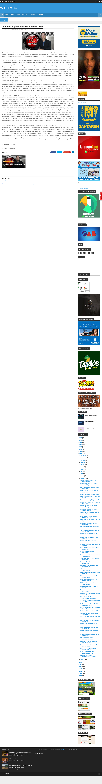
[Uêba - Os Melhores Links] (82, 95)
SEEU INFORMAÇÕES (89, 421)
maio (82, 471)
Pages (18, 15)
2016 (80, 666)
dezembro (83, 455)
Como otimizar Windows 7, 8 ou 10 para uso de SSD (90, 496)
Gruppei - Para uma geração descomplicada (87, 551)
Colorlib (7, 774)
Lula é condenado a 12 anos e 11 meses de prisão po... (90, 620)
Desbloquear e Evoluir (90, 428)
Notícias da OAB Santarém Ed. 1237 (89, 611)
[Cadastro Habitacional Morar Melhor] (89, 48)
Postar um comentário (8, 180)
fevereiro (83, 478)
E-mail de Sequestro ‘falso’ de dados (89, 494)
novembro (83, 458)
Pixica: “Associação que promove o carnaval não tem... (89, 631)
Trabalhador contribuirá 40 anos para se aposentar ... (89, 558)
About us (11, 1)
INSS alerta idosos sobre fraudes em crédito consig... (89, 583)
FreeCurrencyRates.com (83, 188)
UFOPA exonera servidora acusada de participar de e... (89, 634)
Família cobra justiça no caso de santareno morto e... (88, 523)
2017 (80, 664)
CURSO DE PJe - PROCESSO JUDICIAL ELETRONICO (89, 613)
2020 (80, 451)
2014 (80, 671)
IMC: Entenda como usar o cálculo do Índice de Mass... (89, 576)
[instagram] (95, 2)
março (82, 476)
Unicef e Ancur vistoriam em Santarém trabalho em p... (90, 555)
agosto (83, 464)
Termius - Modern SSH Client (91, 415)
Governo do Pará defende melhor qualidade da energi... (88, 562)
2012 (80, 675)
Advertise (1, 1)
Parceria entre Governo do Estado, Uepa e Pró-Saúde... (89, 534)
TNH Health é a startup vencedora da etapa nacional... (89, 530)
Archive (12, 15)
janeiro (83, 659)
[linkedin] (97, 2)
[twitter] (99, 2)
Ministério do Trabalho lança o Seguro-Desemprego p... (90, 645)
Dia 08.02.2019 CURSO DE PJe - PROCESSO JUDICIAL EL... (88, 652)
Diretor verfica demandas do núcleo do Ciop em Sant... (90, 520)
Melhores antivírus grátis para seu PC (89, 500)
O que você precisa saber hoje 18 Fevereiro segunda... (88, 579)
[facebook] (93, 2)
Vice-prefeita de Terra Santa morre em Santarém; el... (90, 590)
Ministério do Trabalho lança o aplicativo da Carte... (88, 648)
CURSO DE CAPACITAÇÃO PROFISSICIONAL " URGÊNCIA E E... (89, 655)
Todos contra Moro (13, 759)
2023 (80, 444)
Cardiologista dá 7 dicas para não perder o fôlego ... (88, 484)
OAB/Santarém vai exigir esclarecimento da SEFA (86, 638)
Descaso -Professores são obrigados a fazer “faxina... (90, 502)
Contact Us (7, 1)
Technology (33, 15)
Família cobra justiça (30, 30)
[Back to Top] (99, 774)
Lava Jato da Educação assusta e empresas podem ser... (88, 509)
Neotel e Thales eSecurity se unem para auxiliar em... (90, 537)
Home (6, 15)
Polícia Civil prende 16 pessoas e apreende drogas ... (88, 506)
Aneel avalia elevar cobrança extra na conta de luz (89, 513)
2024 (80, 442)
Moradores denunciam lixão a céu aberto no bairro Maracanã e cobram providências (20, 766)
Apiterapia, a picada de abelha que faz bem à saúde (90, 487)
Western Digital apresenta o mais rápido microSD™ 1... (88, 480)
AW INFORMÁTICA (8, 8)
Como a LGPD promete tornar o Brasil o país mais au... (90, 548)
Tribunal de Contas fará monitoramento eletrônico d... (88, 597)
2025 (80, 440)
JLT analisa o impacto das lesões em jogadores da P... (89, 569)
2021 (80, 449)
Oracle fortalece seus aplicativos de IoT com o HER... (90, 544)
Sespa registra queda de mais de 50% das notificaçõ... (90, 627)
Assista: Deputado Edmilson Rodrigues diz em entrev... (90, 617)
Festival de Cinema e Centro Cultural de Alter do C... (90, 608)
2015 (80, 669)
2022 (80, 447)
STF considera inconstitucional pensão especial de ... (90, 601)
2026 (80, 438)
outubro (83, 460)
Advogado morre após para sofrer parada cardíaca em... (88, 641)
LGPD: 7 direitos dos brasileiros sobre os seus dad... (90, 491)
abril (82, 473)
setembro (83, 462)
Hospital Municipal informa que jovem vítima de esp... (89, 586)
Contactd (24, 15)
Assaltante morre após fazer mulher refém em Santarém (89, 516)
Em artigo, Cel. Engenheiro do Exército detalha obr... (90, 593)
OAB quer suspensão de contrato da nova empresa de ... (89, 527)
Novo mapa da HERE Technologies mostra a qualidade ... (88, 541)
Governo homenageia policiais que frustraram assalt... (88, 624)
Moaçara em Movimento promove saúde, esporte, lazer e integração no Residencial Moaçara (20, 753)
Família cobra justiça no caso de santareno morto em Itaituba (14, 165)
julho (82, 467)
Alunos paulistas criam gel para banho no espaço (90, 572)
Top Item (15, 1)
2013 (80, 673)
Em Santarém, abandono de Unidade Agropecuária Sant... (89, 604)
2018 (80, 662)
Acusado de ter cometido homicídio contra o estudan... (89, 565)
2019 (80, 453)
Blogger (62, 749)
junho (82, 469)
